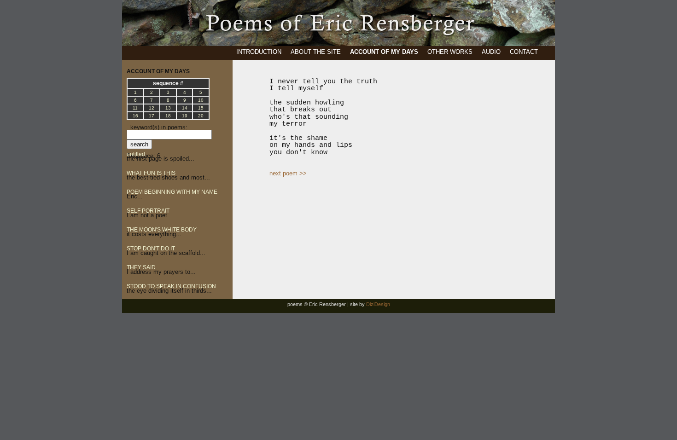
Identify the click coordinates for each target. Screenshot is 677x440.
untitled (136, 154)
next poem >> (288, 173)
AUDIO (491, 51)
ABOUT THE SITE (316, 51)
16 (135, 115)
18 (168, 115)
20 (201, 115)
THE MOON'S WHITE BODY (162, 229)
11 (135, 107)
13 (168, 107)
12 (151, 107)
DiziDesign (378, 304)
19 (184, 115)
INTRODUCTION (258, 51)
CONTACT (524, 51)
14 (184, 107)
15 (201, 107)
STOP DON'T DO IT (151, 248)
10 (201, 100)
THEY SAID (141, 267)
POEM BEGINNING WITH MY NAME (172, 192)
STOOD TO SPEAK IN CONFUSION (171, 286)
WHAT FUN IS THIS (151, 173)
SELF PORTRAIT (148, 211)
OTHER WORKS (450, 51)
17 (151, 115)
